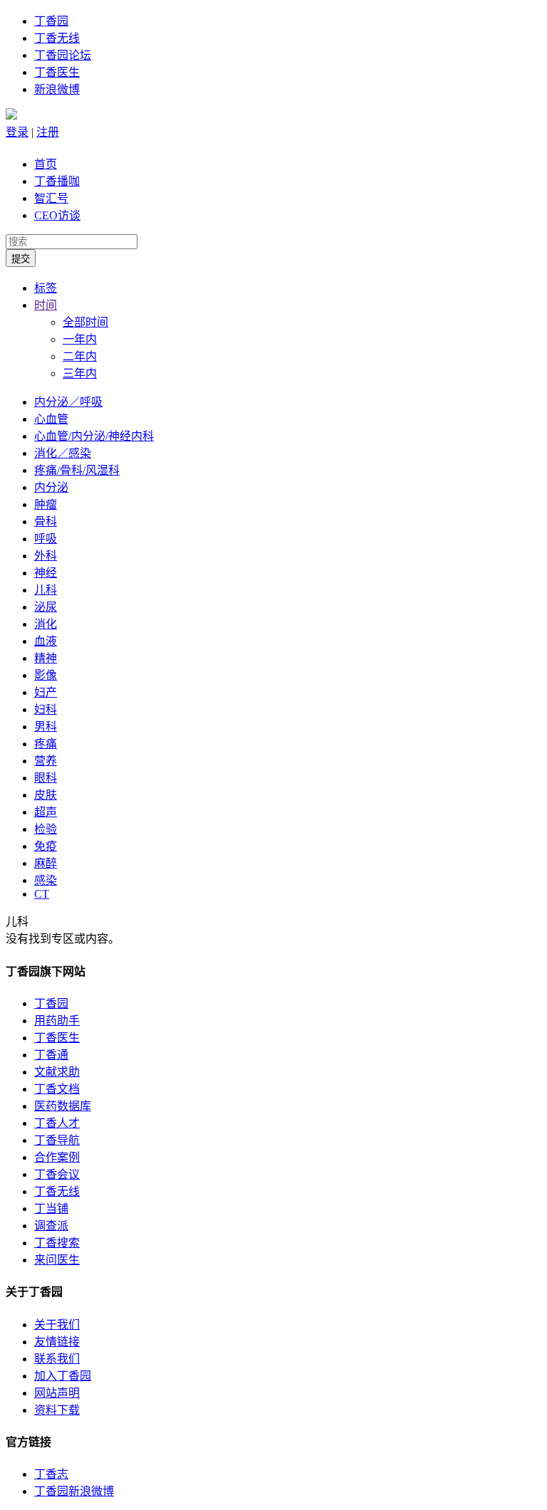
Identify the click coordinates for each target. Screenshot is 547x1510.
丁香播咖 (57, 181)
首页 (45, 164)
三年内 (80, 373)
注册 (47, 132)
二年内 (80, 356)
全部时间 (85, 322)
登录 (17, 132)
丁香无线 (57, 38)
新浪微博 (57, 89)
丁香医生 (57, 72)
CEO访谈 (57, 215)
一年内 (80, 339)
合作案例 (57, 1157)
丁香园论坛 (62, 55)
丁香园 (51, 21)
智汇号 (51, 198)
